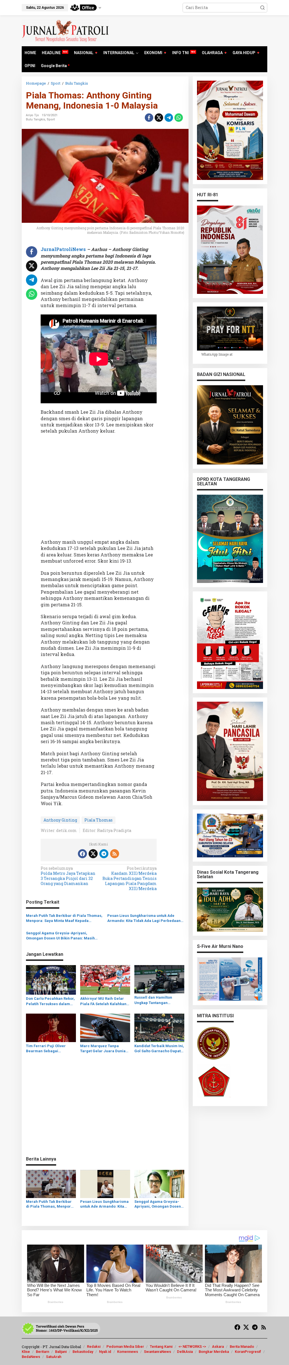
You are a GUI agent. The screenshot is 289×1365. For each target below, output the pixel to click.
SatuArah (53, 1357)
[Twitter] (93, 853)
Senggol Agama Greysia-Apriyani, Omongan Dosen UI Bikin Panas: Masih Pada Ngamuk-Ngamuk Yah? (60, 936)
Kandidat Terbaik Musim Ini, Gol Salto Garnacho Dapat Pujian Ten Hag (159, 1049)
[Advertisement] (99, 488)
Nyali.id (105, 1351)
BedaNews (31, 1357)
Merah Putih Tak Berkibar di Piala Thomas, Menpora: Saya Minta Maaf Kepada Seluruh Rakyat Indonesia (64, 918)
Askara (218, 1346)
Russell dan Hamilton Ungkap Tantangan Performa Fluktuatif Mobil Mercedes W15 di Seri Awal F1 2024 (158, 1000)
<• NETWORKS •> (192, 1346)
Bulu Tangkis (35, 119)
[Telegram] (103, 853)
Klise (26, 1351)
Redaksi (93, 1346)
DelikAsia (185, 1351)
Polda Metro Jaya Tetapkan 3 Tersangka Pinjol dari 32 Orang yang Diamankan (68, 876)
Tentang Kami (161, 1346)
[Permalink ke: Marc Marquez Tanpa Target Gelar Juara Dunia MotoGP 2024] (105, 1027)
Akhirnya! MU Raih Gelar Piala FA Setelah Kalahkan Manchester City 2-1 (103, 1001)
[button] (262, 7)
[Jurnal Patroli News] (65, 30)
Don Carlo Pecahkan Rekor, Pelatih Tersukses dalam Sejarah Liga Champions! (50, 1001)
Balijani (61, 1351)
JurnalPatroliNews (64, 249)
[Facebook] (82, 853)
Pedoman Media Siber (125, 1346)
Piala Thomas (98, 820)
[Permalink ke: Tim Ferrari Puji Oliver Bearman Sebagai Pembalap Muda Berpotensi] (51, 1027)
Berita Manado (242, 1346)
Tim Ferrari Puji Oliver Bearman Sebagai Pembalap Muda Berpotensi (46, 1049)
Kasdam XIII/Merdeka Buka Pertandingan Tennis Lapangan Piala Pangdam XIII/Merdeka (129, 878)
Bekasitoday (83, 1351)
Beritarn (42, 1351)
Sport (51, 119)
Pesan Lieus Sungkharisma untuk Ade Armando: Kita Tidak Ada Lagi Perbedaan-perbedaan (144, 918)
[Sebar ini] (149, 117)
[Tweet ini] (159, 117)
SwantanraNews (157, 1351)
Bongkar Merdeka (214, 1351)
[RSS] (114, 853)
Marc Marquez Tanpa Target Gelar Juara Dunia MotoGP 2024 (103, 1049)
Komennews (127, 1351)
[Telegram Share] (169, 117)
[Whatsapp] (178, 117)
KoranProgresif (248, 1351)
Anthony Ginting (60, 820)
